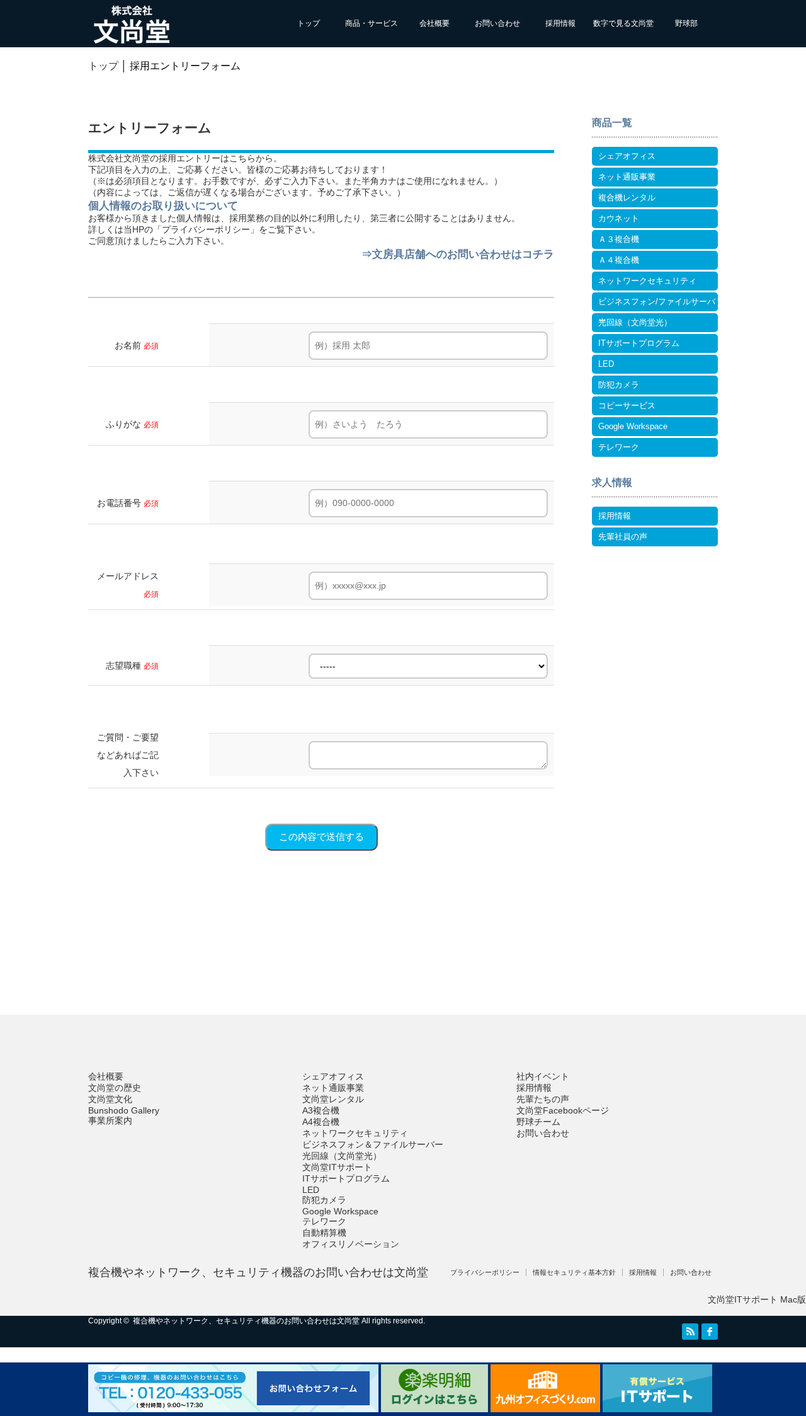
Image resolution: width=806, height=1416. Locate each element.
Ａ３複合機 (618, 239)
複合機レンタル (627, 197)
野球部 (686, 23)
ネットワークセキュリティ (647, 280)
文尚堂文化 (110, 1099)
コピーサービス (627, 405)
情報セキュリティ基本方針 (574, 1272)
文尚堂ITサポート (337, 1167)
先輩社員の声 (622, 536)
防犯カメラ (618, 384)
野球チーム (538, 1122)
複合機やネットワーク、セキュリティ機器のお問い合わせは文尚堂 (258, 1272)
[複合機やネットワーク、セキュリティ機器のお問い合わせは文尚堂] (131, 37)
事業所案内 (110, 1120)
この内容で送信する (321, 836)
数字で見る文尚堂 (623, 23)
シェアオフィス (627, 156)
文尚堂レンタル (333, 1099)
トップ (308, 23)
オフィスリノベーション (350, 1244)
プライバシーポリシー (206, 229)
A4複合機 (320, 1122)
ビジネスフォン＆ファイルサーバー (372, 1144)
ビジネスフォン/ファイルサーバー (656, 304)
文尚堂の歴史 (114, 1088)
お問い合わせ (497, 23)
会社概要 (434, 23)
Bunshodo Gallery (123, 1110)
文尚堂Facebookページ (562, 1110)
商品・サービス (371, 23)
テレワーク (618, 447)
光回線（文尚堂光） (635, 322)
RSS (690, 1331)
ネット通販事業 (627, 176)
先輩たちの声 (542, 1099)
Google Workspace (632, 426)
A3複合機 (320, 1110)
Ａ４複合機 (618, 260)
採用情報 (560, 23)
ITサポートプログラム (638, 343)
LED (606, 364)
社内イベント (542, 1076)
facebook (709, 1331)
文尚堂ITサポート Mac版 (757, 1299)
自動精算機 (324, 1233)
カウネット (618, 218)
